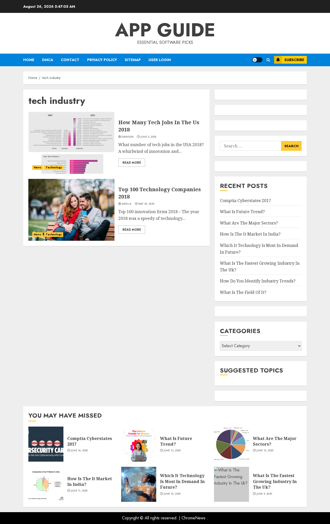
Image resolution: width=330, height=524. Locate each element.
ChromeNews (193, 518)
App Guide (165, 29)
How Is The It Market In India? (250, 234)
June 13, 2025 (172, 450)
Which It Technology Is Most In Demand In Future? (182, 481)
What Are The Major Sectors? (249, 223)
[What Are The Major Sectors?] (231, 444)
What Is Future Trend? (242, 211)
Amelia (126, 204)
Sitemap (133, 59)
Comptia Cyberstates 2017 (245, 200)
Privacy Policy (102, 59)
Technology (54, 167)
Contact (70, 59)
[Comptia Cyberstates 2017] (45, 444)
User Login (159, 59)
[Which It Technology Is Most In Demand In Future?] (138, 484)
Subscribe (294, 59)
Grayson (128, 137)
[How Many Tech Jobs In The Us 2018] (71, 143)
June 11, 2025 (79, 491)
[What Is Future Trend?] (138, 444)
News (37, 167)
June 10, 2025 (172, 494)
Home (28, 59)
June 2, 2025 (148, 137)
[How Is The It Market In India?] (45, 484)
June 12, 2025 (265, 450)
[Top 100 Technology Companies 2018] (71, 210)
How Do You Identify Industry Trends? (257, 281)
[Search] (268, 60)
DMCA (47, 59)
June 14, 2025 (79, 450)
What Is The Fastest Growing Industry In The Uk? (275, 481)
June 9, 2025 (264, 494)
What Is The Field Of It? (243, 292)
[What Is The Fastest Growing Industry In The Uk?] (231, 484)
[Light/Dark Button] (257, 59)
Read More (131, 162)
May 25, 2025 (146, 204)
